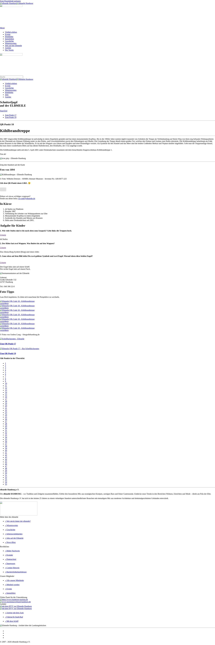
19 (6, 404)
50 (6, 473)
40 (6, 451)
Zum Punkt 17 (10, 115)
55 (6, 484)
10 (6, 383)
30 (6, 428)
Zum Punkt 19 (10, 117)
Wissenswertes (10, 43)
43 (6, 457)
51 (6, 475)
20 (6, 406)
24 (6, 415)
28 (6, 424)
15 (6, 395)
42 (6, 455)
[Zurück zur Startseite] (16, 3)
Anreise (8, 48)
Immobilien (9, 39)
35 (6, 439)
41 (6, 453)
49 (6, 471)
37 (6, 444)
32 (6, 433)
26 (6, 419)
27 (6, 421)
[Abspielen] (13, 158)
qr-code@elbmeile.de (26, 198)
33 (6, 435)
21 (6, 408)
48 (6, 468)
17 (6, 399)
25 (6, 417)
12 (6, 388)
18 (6, 401)
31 (6, 430)
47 (6, 466)
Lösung (3, 235)
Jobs (6, 95)
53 (6, 480)
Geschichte (9, 41)
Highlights (9, 37)
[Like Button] (3, 189)
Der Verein (9, 50)
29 (6, 426)
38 (6, 446)
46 (6, 464)
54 (6, 482)
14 (6, 392)
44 (6, 459)
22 (6, 410)
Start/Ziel (3, 111)
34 (6, 437)
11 (6, 386)
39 (6, 448)
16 (6, 397)
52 (6, 477)
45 (6, 462)
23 (6, 412)
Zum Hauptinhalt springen (10, 1)
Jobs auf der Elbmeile (13, 46)
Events (7, 34)
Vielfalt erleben (11, 32)
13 (6, 390)
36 (6, 442)
